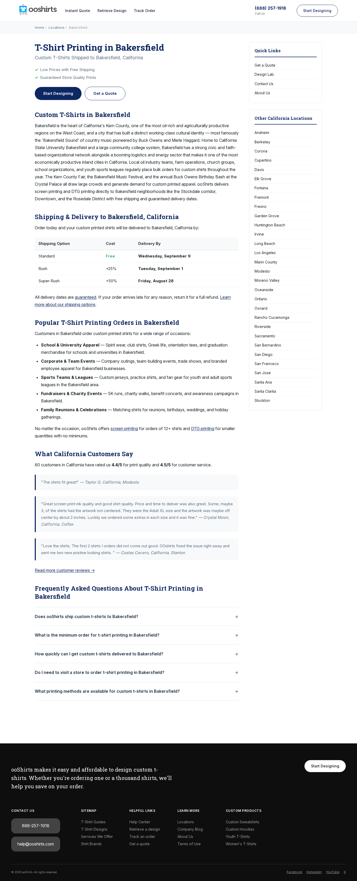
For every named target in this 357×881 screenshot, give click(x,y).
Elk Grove (263, 179)
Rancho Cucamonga (272, 317)
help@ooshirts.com (36, 844)
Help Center (139, 822)
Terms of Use (189, 844)
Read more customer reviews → (65, 570)
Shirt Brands (91, 844)
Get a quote (139, 844)
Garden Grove (267, 216)
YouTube (332, 872)
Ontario (261, 299)
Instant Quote (77, 10)
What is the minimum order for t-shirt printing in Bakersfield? (97, 635)
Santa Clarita (265, 391)
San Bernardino (268, 345)
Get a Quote (105, 93)
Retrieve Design (111, 10)
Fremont (262, 197)
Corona (261, 151)
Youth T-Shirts (238, 836)
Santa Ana (263, 382)
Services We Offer (97, 836)
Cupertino (263, 160)
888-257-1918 (35, 825)
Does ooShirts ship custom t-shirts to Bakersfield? (86, 616)
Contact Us (264, 83)
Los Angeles (265, 252)
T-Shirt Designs (94, 829)
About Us (262, 93)
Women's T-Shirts (241, 844)
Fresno (261, 206)
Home (39, 27)
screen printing (124, 428)
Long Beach (265, 243)
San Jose (263, 373)
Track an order (142, 836)
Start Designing (317, 10)
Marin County (266, 262)
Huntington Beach (270, 225)
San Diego (264, 354)
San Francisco (267, 363)
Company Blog (190, 829)
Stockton (262, 400)
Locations (57, 27)
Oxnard (261, 308)
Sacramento (265, 336)
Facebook (294, 872)
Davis (259, 169)
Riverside (263, 326)
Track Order (144, 10)
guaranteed (85, 297)
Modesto (262, 271)
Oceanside (264, 289)
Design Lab (264, 74)
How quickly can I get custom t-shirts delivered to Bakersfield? (99, 653)
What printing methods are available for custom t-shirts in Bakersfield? (107, 691)
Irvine (259, 234)
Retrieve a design (144, 829)
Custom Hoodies (240, 829)
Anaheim (262, 132)
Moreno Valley (267, 280)
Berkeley (262, 142)
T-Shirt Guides (93, 822)
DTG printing (202, 428)
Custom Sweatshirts (242, 822)
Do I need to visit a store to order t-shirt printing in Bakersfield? (99, 672)
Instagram (314, 872)
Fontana (261, 188)
